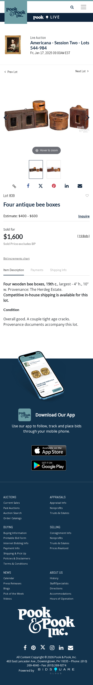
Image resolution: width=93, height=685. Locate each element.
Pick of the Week (13, 593)
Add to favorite (87, 196)
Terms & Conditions (15, 563)
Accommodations (60, 593)
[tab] (13, 271)
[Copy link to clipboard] (14, 186)
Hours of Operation (61, 598)
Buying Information (15, 533)
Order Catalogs (12, 518)
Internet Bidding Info (15, 543)
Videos (7, 598)
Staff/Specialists (59, 583)
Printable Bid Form (14, 538)
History (54, 578)
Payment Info (11, 548)
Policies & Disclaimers (16, 558)
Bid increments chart (16, 258)
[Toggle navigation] (83, 7)
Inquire (84, 216)
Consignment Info (60, 533)
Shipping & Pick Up (14, 553)
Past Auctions (11, 508)
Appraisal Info (58, 502)
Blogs (6, 588)
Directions (56, 588)
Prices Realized (59, 548)
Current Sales (11, 502)
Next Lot (80, 71)
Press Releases (12, 583)
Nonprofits (56, 508)
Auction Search (12, 513)
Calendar (8, 578)
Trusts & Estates (59, 513)
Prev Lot (12, 72)
